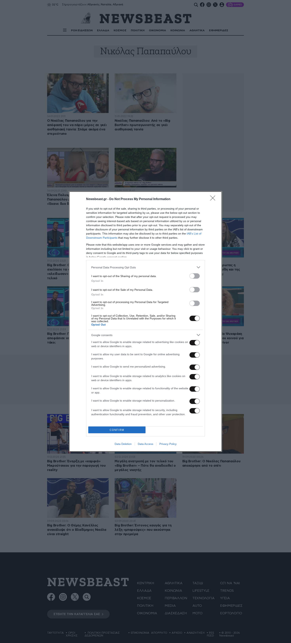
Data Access (145, 443)
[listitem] (145, 267)
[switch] (194, 276)
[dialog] (145, 321)
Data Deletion (123, 443)
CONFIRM (117, 429)
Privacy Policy (168, 443)
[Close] (214, 199)
